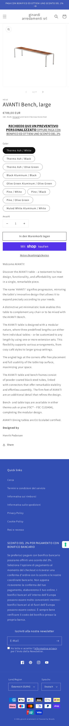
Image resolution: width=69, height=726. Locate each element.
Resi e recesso (15, 529)
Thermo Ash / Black (19, 158)
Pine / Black (38, 191)
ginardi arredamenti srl (29, 719)
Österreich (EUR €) (20, 686)
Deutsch (49, 686)
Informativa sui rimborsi (21, 496)
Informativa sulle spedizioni (24, 504)
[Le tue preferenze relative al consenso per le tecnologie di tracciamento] (65, 544)
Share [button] (10, 444)
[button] (5, 16)
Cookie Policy (15, 521)
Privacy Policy (15, 513)
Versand (16, 117)
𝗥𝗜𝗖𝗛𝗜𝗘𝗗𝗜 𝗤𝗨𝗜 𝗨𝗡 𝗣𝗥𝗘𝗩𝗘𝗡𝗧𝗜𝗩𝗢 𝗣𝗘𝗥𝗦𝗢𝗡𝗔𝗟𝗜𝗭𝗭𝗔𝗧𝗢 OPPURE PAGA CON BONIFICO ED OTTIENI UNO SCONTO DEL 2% (33, 128)
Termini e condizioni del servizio (26, 488)
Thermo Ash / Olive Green (23, 167)
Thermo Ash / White (19, 150)
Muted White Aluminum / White (26, 208)
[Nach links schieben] (26, 92)
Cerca (10, 480)
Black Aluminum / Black (22, 175)
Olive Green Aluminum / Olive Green (29, 183)
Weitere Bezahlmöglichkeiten (34, 255)
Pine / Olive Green (18, 200)
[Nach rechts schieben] (43, 92)
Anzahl (6, 216)
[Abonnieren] (58, 641)
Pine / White (14, 191)
